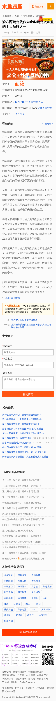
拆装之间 (8, 621)
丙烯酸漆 (8, 581)
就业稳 (7, 615)
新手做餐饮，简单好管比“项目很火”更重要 (22, 428)
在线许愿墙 (20, 679)
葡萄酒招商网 (8, 675)
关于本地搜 (7, 688)
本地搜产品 (42, 675)
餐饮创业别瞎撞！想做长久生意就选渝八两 (23, 519)
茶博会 (34, 598)
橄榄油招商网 (19, 672)
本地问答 (30, 675)
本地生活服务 (30, 697)
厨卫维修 (45, 609)
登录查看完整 (44, 108)
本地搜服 (12, 6)
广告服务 (19, 688)
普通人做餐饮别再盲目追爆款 (16, 547)
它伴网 (5, 682)
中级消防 (8, 586)
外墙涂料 (22, 586)
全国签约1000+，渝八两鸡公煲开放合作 (21, 542)
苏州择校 (8, 609)
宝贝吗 (14, 682)
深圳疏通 (8, 598)
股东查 (20, 675)
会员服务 (30, 688)
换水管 (34, 586)
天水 (45, 598)
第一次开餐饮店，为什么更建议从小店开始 (23, 433)
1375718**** (21, 102)
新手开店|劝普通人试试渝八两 (16, 442)
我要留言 (49, 124)
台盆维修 (35, 592)
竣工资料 (8, 592)
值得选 (19, 615)
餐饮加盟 (27, 15)
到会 (38, 603)
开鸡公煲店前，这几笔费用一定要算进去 (22, 419)
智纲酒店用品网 (36, 672)
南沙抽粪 (22, 598)
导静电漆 (22, 609)
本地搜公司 (7, 679)
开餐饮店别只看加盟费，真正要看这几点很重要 (25, 456)
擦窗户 (28, 603)
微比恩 (31, 679)
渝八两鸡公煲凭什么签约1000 (16, 438)
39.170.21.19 (22, 114)
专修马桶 (35, 575)
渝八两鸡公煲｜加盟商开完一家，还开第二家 (24, 452)
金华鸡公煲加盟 (12, 298)
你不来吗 (43, 615)
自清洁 (16, 603)
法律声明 (10, 691)
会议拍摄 (8, 575)
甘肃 (6, 603)
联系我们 (41, 688)
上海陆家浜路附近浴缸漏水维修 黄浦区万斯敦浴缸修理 (31, 326)
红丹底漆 (47, 586)
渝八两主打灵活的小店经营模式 (17, 530)
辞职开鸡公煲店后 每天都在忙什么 (19, 514)
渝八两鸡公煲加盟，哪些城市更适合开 (20, 424)
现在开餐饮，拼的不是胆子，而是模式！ (22, 536)
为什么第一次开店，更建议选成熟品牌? (21, 414)
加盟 (17, 15)
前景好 (30, 615)
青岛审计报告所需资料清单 (24, 320)
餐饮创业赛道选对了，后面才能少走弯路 (22, 447)
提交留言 (28, 394)
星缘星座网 (42, 679)
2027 (33, 609)
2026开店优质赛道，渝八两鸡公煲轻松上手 (23, 525)
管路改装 (35, 581)
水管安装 (22, 581)
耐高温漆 (22, 592)
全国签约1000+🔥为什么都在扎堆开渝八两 (23, 558)
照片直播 (22, 575)
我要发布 (39, 6)
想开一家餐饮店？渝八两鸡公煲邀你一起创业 (24, 553)
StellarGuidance (27, 682)
